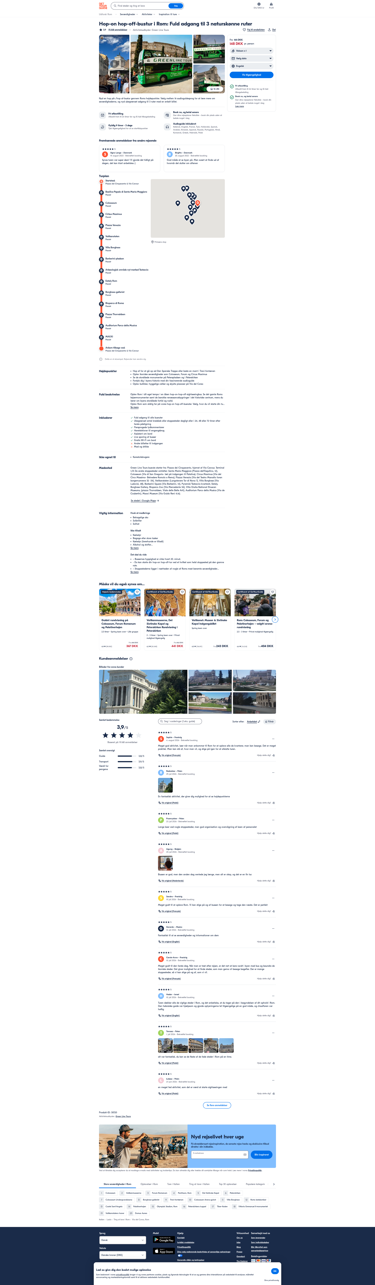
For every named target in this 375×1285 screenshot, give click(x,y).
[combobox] (140, 6)
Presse (239, 1252)
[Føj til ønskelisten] (137, 592)
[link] (120, 619)
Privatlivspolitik (255, 1170)
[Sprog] (259, 4)
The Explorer (242, 1261)
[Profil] (271, 4)
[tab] (117, 1184)
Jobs (238, 1242)
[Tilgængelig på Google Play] (164, 1240)
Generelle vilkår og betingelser (190, 1260)
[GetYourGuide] (103, 6)
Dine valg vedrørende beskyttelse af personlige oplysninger (203, 1252)
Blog (239, 1247)
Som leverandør (258, 1237)
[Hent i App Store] (164, 1251)
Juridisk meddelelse (185, 1242)
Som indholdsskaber (260, 1242)
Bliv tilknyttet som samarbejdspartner (259, 1249)
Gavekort (241, 1256)
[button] (113, 30)
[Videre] (275, 619)
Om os (240, 1237)
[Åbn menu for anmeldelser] (273, 739)
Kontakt (181, 1237)
